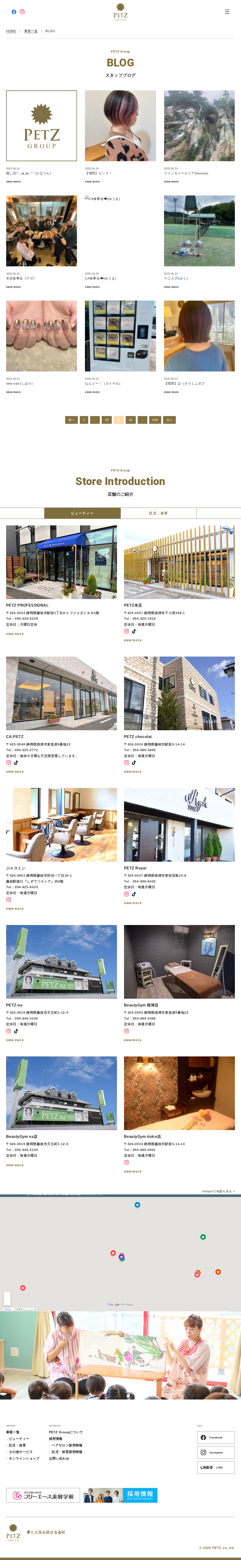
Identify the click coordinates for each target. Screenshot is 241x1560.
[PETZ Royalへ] (179, 850)
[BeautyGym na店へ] (61, 1115)
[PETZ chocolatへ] (179, 716)
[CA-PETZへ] (61, 716)
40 (106, 420)
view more (13, 181)
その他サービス (21, 1452)
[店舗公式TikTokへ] (134, 631)
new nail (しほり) (19, 383)
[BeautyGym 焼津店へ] (179, 984)
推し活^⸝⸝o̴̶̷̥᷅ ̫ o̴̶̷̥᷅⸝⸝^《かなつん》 (29, 173)
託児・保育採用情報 (67, 1452)
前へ (71, 420)
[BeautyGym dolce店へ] (179, 1115)
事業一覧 (13, 1432)
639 (155, 420)
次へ (169, 420)
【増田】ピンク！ (98, 173)
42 (131, 420)
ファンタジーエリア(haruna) (186, 173)
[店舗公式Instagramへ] (126, 631)
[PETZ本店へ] (179, 584)
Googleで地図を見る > (218, 1191)
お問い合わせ (59, 1458)
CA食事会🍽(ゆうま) (100, 278)
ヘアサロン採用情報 (67, 1445)
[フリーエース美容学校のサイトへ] (43, 1495)
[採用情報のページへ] (120, 1495)
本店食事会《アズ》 (21, 278)
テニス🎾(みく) (176, 278)
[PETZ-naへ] (61, 984)
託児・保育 (17, 1445)
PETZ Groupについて (66, 1432)
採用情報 (56, 1439)
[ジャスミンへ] (61, 850)
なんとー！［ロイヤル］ (103, 383)
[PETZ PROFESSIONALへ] (61, 584)
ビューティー (19, 1439)
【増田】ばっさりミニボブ (184, 383)
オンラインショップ (24, 1458)
